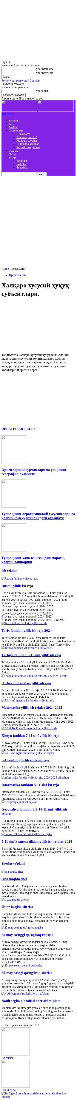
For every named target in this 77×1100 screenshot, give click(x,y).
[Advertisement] (38, 216)
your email (42, 90)
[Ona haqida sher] (12, 871)
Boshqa (12, 157)
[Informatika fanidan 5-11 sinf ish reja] (35, 777)
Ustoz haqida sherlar (17, 907)
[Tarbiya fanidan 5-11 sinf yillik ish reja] (27, 647)
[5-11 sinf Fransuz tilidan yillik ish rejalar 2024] (26, 834)
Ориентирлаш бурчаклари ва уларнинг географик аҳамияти (34, 472)
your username (44, 69)
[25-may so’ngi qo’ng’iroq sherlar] (21, 965)
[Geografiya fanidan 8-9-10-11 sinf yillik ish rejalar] (19, 802)
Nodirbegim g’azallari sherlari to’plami (31, 1001)
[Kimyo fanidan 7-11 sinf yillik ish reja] (29, 728)
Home (5, 268)
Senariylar (22, 167)
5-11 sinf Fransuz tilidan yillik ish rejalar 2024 (36, 841)
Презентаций (17, 275)
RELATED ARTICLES (18, 429)
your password (44, 72)
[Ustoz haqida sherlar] (15, 899)
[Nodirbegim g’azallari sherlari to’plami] (25, 993)
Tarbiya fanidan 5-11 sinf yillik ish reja (31, 655)
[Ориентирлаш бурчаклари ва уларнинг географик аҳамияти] (13, 462)
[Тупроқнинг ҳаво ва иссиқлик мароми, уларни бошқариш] (13, 550)
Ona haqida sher (14, 879)
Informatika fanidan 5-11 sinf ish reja (30, 785)
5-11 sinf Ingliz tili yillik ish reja (25, 760)
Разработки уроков (28, 147)
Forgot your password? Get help (20, 80)
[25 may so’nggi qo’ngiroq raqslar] (22, 927)
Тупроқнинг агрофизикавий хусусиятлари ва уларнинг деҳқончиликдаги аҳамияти (38, 516)
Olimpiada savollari (27, 143)
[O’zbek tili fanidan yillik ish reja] (34, 675)
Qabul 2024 (14, 151)
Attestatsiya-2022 (26, 137)
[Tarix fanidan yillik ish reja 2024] (24, 623)
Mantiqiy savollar (26, 140)
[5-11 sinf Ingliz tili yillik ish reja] (27, 753)
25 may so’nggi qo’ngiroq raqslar (27, 935)
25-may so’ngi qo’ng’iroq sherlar (26, 973)
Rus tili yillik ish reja (17, 586)
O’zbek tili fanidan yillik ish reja (26, 683)
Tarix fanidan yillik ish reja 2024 (26, 630)
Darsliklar (13, 127)
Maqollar (21, 160)
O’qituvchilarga (16, 130)
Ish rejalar (9, 570)
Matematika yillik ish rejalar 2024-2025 (31, 708)
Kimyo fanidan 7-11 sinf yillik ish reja (30, 736)
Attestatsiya (23, 133)
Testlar (12, 124)
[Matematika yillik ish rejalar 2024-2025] (27, 700)
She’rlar (12, 154)
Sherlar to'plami (13, 863)
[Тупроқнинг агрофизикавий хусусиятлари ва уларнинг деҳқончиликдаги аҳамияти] (13, 506)
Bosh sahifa (14, 120)
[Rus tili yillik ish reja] (19, 578)
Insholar (21, 164)
